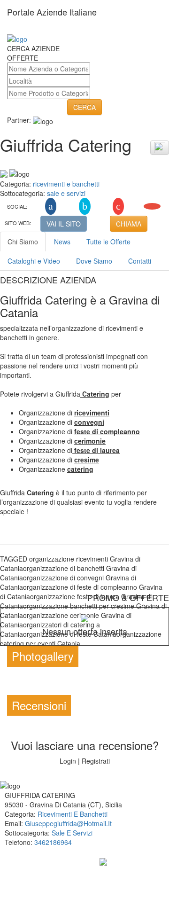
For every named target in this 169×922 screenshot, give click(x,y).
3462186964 (53, 842)
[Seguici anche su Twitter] (85, 206)
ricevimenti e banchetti (66, 183)
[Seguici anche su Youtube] (152, 206)
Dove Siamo (94, 261)
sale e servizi (66, 193)
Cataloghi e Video (34, 261)
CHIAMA (128, 223)
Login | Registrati (85, 761)
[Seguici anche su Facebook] (50, 206)
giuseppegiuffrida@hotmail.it (68, 823)
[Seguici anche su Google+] (118, 206)
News (62, 241)
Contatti (139, 261)
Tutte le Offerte (108, 241)
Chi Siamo (23, 241)
